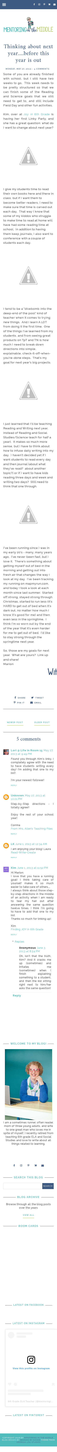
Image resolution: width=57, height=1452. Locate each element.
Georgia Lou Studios (28, 1442)
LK (13, 844)
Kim (13, 867)
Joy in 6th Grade (36, 114)
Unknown (17, 795)
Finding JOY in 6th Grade (27, 929)
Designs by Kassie (30, 1440)
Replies (19, 941)
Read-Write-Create (23, 852)
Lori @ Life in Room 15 (27, 750)
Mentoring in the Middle (38, 1438)
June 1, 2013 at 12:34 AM (31, 844)
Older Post (42, 722)
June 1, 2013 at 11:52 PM (32, 867)
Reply (14, 785)
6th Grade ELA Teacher (21, 1401)
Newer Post (15, 722)
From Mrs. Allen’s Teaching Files (32, 828)
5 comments (42, 69)
